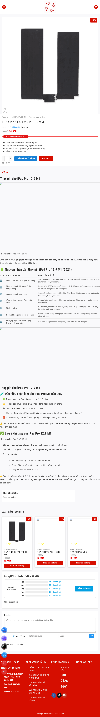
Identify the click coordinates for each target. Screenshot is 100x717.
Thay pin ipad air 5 (78, 552)
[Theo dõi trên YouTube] (64, 695)
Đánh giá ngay (84, 588)
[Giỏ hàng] (96, 7)
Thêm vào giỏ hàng (26, 158)
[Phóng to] (5, 110)
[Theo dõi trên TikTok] (59, 695)
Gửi (91, 636)
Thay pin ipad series (37, 117)
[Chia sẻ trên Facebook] (6, 163)
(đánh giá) (16, 127)
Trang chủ (6, 117)
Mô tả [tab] (5, 172)
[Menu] (4, 7)
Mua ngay (46, 158)
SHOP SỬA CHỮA (19, 117)
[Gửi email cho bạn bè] (9, 163)
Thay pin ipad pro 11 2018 (48, 552)
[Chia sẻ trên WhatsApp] (3, 163)
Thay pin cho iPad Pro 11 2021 (15, 553)
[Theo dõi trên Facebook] (53, 695)
